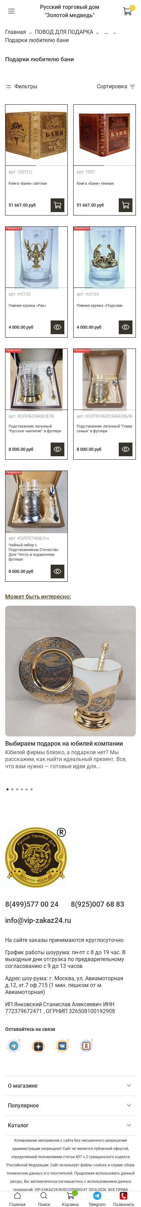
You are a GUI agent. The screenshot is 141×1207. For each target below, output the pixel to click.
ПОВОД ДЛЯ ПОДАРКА (64, 32)
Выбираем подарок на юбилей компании (64, 743)
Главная (15, 32)
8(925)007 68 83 (97, 904)
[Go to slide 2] (53, 162)
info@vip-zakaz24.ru (38, 920)
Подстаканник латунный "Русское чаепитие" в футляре (35, 428)
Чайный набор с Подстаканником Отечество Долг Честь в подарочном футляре (33, 552)
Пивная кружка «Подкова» (100, 305)
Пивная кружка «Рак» (27, 305)
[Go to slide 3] (58, 285)
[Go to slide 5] (40, 529)
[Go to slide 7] (57, 529)
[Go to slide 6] (48, 529)
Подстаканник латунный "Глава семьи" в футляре (104, 428)
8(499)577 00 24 (32, 904)
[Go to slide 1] (88, 163)
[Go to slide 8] (65, 529)
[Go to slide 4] (32, 529)
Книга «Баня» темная (95, 183)
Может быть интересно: (38, 596)
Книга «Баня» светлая (28, 183)
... (106, 32)
